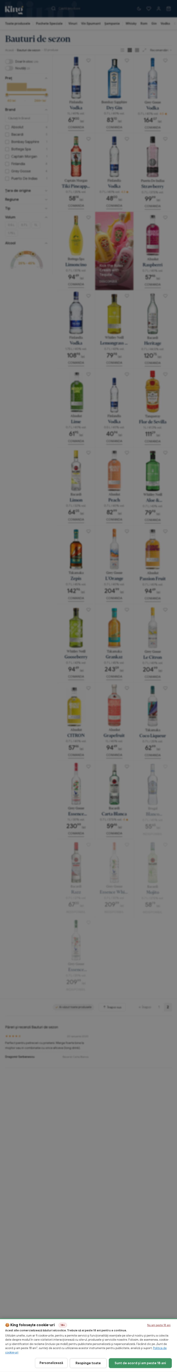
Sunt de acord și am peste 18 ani (140, 1363)
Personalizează (51, 1363)
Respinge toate (88, 1363)
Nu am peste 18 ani (159, 1325)
